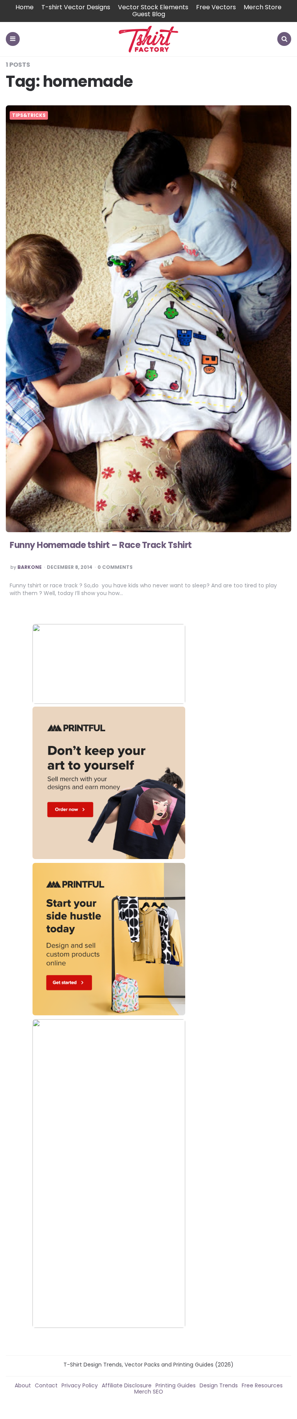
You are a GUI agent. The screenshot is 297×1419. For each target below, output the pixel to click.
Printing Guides (175, 1385)
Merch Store (263, 7)
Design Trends (219, 1385)
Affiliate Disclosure (127, 1385)
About (23, 1385)
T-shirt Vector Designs (75, 7)
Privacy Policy (79, 1385)
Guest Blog (148, 14)
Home (24, 7)
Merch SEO (148, 1391)
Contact (46, 1385)
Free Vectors (216, 7)
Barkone (29, 567)
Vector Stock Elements (153, 7)
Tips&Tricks (29, 115)
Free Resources (262, 1385)
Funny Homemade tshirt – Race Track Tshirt (101, 545)
